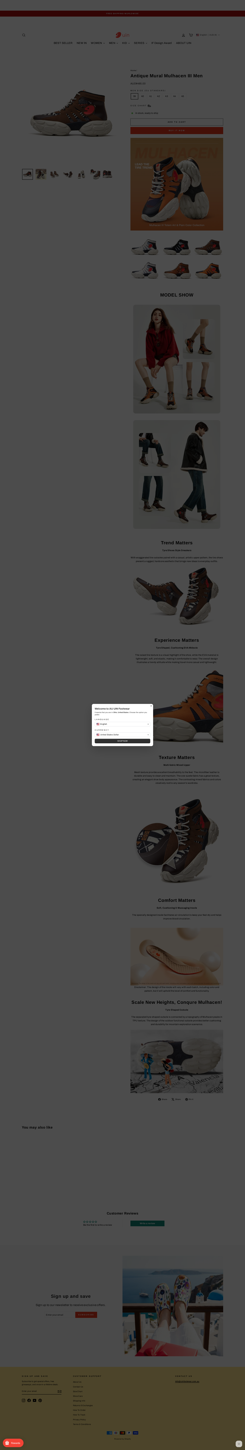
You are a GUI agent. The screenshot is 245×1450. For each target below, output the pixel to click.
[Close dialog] (151, 705)
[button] (122, 724)
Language (102, 719)
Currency (102, 730)
